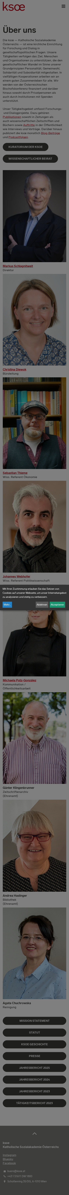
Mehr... (7, 604)
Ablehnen (42, 604)
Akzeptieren (57, 604)
